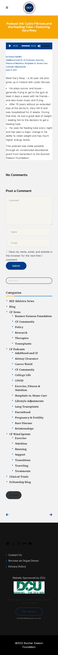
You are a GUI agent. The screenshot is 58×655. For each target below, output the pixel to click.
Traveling (21, 465)
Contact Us (15, 554)
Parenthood (22, 412)
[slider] (46, 46)
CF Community (24, 321)
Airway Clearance (26, 358)
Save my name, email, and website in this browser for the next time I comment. (29, 255)
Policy (19, 327)
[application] (29, 46)
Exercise (20, 438)
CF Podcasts (29, 60)
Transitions (22, 460)
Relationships (24, 428)
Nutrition (21, 443)
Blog (12, 306)
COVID (19, 380)
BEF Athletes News (21, 301)
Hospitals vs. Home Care (36, 63)
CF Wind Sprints (19, 434)
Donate (13, 495)
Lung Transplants (27, 406)
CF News (15, 312)
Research (21, 332)
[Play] (9, 45)
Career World (23, 364)
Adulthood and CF (14, 60)
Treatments (22, 471)
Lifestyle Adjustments (16, 67)
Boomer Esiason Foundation (33, 316)
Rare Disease (23, 423)
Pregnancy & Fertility (29, 417)
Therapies (22, 338)
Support (20, 454)
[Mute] (39, 45)
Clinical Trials (18, 476)
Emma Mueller (15, 57)
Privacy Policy (17, 566)
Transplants (23, 343)
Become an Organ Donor (23, 560)
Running (21, 449)
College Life (23, 375)
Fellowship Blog (20, 482)
